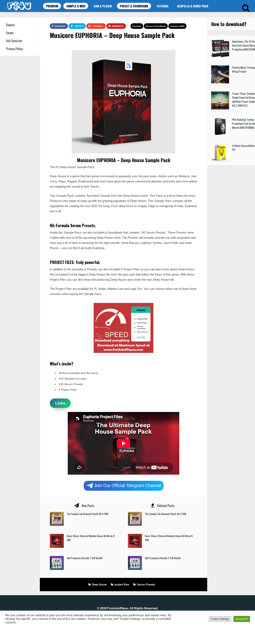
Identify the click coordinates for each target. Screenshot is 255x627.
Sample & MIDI (75, 6)
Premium (52, 6)
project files (122, 584)
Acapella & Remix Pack (192, 6)
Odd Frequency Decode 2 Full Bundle (85, 558)
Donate (10, 24)
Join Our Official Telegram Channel (127, 485)
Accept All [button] (242, 618)
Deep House (99, 584)
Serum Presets (146, 584)
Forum (10, 32)
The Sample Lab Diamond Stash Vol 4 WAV (87, 514)
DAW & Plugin (103, 6)
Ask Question (14, 40)
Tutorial (162, 6)
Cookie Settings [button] (220, 618)
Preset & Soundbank (134, 6)
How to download (227, 23)
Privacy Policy (14, 48)
